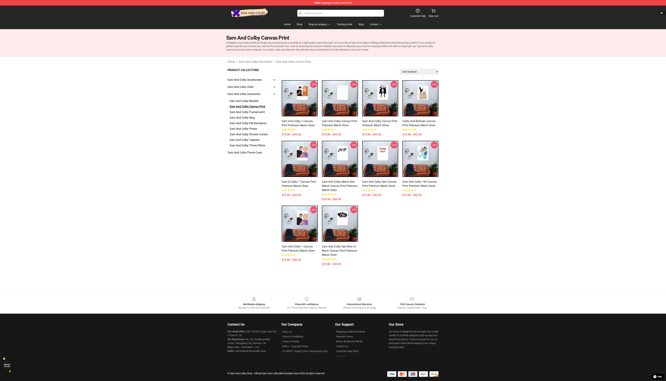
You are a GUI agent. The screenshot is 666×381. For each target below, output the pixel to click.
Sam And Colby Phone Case (245, 152)
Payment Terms (344, 336)
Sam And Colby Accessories (245, 79)
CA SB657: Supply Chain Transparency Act (305, 351)
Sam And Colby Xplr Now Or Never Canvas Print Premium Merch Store (339, 250)
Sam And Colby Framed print (247, 112)
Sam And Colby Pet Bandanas (248, 123)
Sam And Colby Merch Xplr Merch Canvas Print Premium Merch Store (340, 186)
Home (231, 61)
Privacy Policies (290, 341)
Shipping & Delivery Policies (350, 331)
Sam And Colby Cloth (241, 87)
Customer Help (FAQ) (347, 351)
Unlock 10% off (7, 365)
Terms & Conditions (292, 336)
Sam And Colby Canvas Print (293, 61)
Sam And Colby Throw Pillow (247, 145)
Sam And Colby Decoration (255, 61)
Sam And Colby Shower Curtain (249, 134)
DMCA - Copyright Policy (295, 346)
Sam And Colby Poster (243, 128)
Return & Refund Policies (349, 341)
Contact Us (342, 346)
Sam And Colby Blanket (244, 101)
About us (287, 331)
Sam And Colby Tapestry (245, 140)
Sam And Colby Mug (242, 117)
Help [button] (660, 376)
